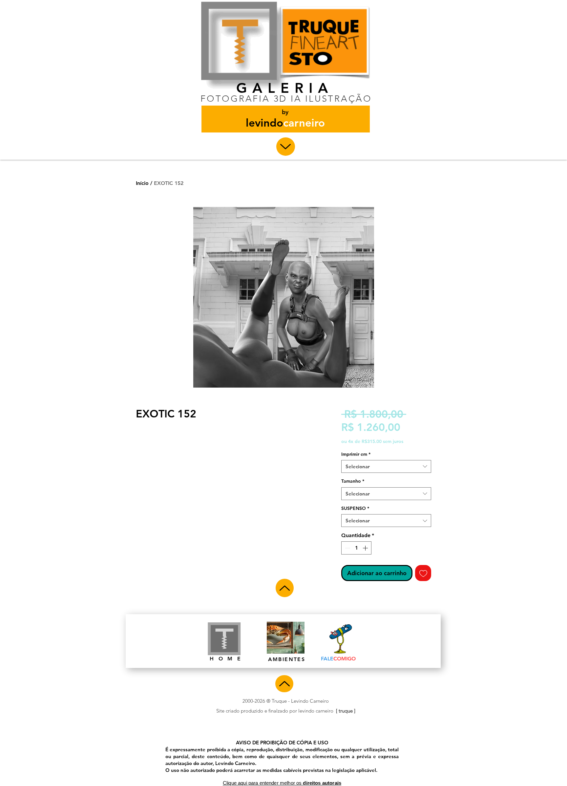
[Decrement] (346, 548)
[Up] (285, 146)
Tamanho (352, 481)
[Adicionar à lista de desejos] (423, 573)
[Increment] (365, 548)
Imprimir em (355, 454)
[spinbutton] (356, 548)
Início (142, 183)
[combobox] (386, 466)
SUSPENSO (355, 508)
